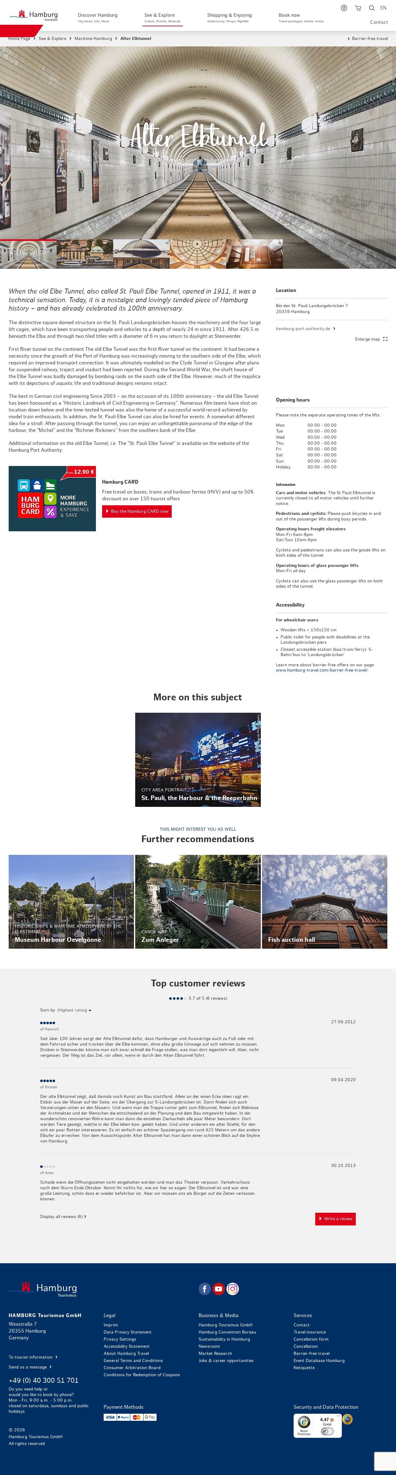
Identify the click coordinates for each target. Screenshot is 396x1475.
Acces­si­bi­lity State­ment (127, 1346)
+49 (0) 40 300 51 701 (44, 1380)
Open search (372, 9)
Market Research (215, 1353)
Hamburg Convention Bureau (227, 1332)
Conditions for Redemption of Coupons (142, 1375)
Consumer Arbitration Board (132, 1368)
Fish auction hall (324, 902)
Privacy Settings (120, 1339)
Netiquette (304, 1368)
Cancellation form (311, 1339)
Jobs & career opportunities (226, 1361)
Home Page (19, 39)
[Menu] (338, 1417)
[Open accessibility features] (344, 9)
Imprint (111, 1325)
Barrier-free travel (370, 39)
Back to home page (103, 1289)
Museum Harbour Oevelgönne (71, 902)
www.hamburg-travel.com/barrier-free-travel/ (322, 670)
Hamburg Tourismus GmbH (225, 1325)
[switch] (327, 1431)
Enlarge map (367, 339)
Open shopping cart (358, 9)
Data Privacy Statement (128, 1332)
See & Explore (52, 39)
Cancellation (306, 1346)
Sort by (47, 1010)
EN (383, 8)
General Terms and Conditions (133, 1361)
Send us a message (28, 1367)
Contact (379, 22)
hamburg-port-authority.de (303, 329)
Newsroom (209, 1346)
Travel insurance (310, 1332)
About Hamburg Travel (126, 1353)
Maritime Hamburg (93, 39)
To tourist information (31, 1357)
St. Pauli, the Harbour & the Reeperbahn (197, 760)
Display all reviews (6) (61, 1217)
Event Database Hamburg (319, 1361)
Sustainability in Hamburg (224, 1339)
